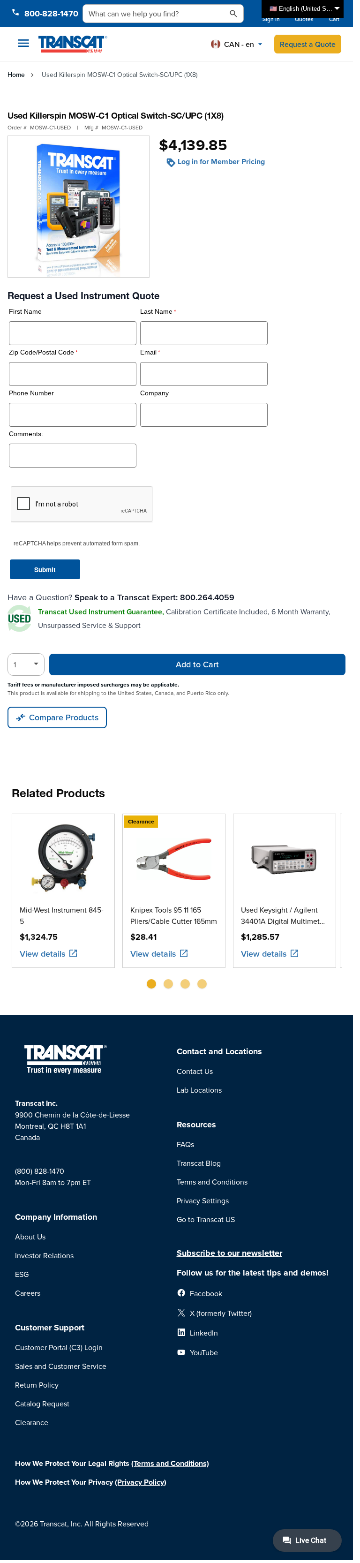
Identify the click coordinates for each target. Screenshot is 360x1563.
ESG (22, 1274)
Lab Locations (199, 1090)
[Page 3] (185, 984)
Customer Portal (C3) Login (59, 1347)
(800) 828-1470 (39, 1171)
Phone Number (31, 393)
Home (16, 74)
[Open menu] (23, 43)
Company (154, 393)
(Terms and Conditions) (170, 1463)
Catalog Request (42, 1403)
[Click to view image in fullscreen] (78, 206)
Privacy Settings (203, 1200)
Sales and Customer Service (60, 1366)
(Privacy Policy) (140, 1482)
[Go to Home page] (72, 44)
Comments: (26, 434)
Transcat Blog (199, 1163)
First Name (25, 311)
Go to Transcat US (206, 1219)
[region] (177, 905)
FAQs (185, 1144)
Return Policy (37, 1385)
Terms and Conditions (212, 1182)
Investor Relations (44, 1255)
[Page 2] (168, 984)
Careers (27, 1293)
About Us (30, 1236)
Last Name (156, 311)
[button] (236, 44)
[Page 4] (202, 984)
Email (148, 352)
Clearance (31, 1422)
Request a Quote (308, 44)
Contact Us (195, 1071)
